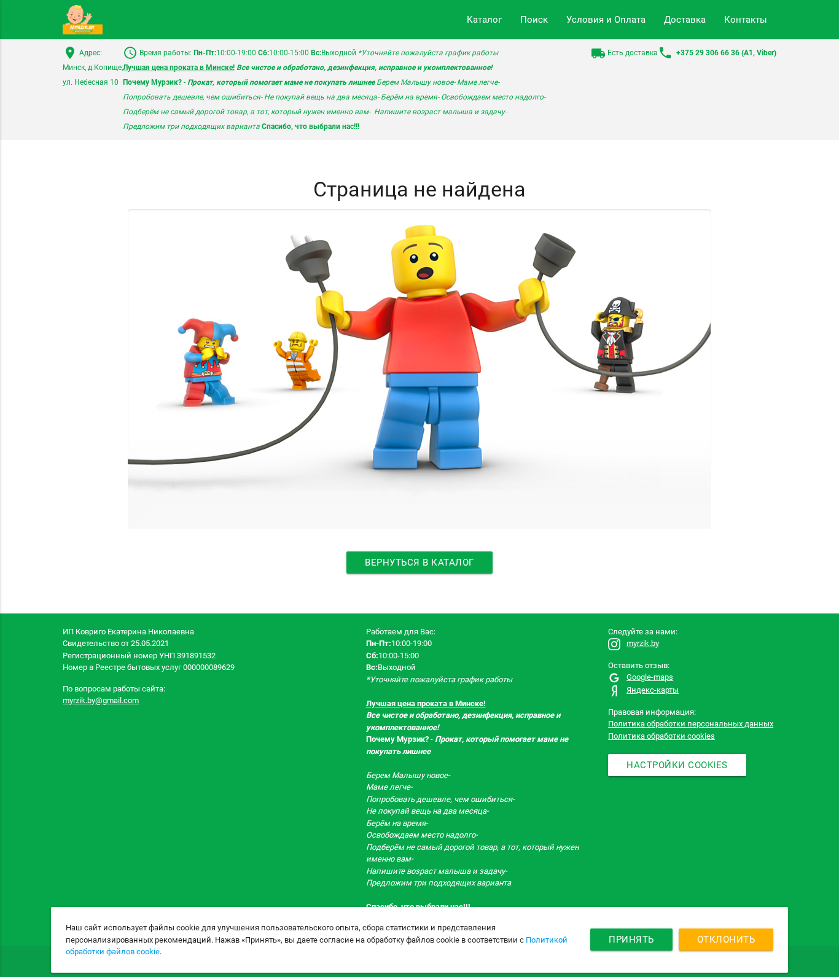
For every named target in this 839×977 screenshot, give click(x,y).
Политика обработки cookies (661, 736)
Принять (631, 939)
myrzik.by (642, 643)
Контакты (745, 19)
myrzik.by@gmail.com (101, 700)
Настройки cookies (677, 765)
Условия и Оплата (606, 19)
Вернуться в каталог (419, 562)
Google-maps (649, 677)
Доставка (685, 19)
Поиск (534, 19)
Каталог (484, 19)
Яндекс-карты (652, 690)
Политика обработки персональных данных (690, 723)
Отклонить (726, 939)
